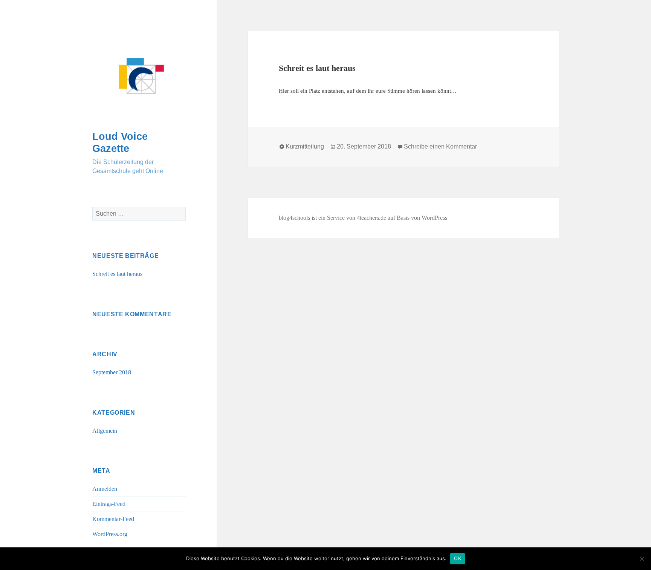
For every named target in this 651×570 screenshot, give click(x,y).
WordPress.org (109, 534)
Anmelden (104, 489)
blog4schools (294, 218)
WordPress (434, 218)
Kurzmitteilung (305, 146)
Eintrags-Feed (108, 504)
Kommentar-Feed (113, 519)
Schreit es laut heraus (117, 274)
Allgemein (104, 431)
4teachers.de (371, 218)
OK (457, 558)
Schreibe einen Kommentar (440, 146)
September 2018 (111, 372)
